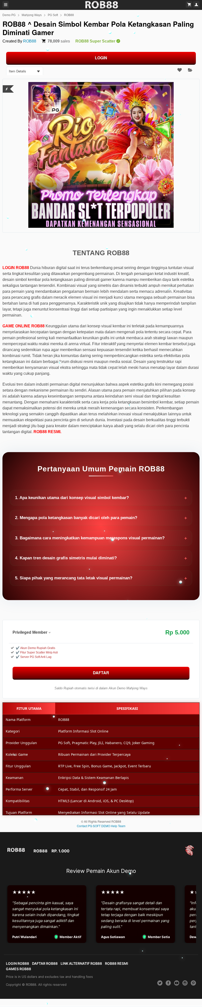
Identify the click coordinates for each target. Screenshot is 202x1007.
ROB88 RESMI (116, 963)
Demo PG (9, 15)
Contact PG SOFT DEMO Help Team (101, 826)
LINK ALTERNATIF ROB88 (81, 963)
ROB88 (69, 15)
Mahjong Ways (32, 15)
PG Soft (53, 15)
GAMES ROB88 (18, 969)
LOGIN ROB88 (17, 963)
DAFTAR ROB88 (45, 963)
